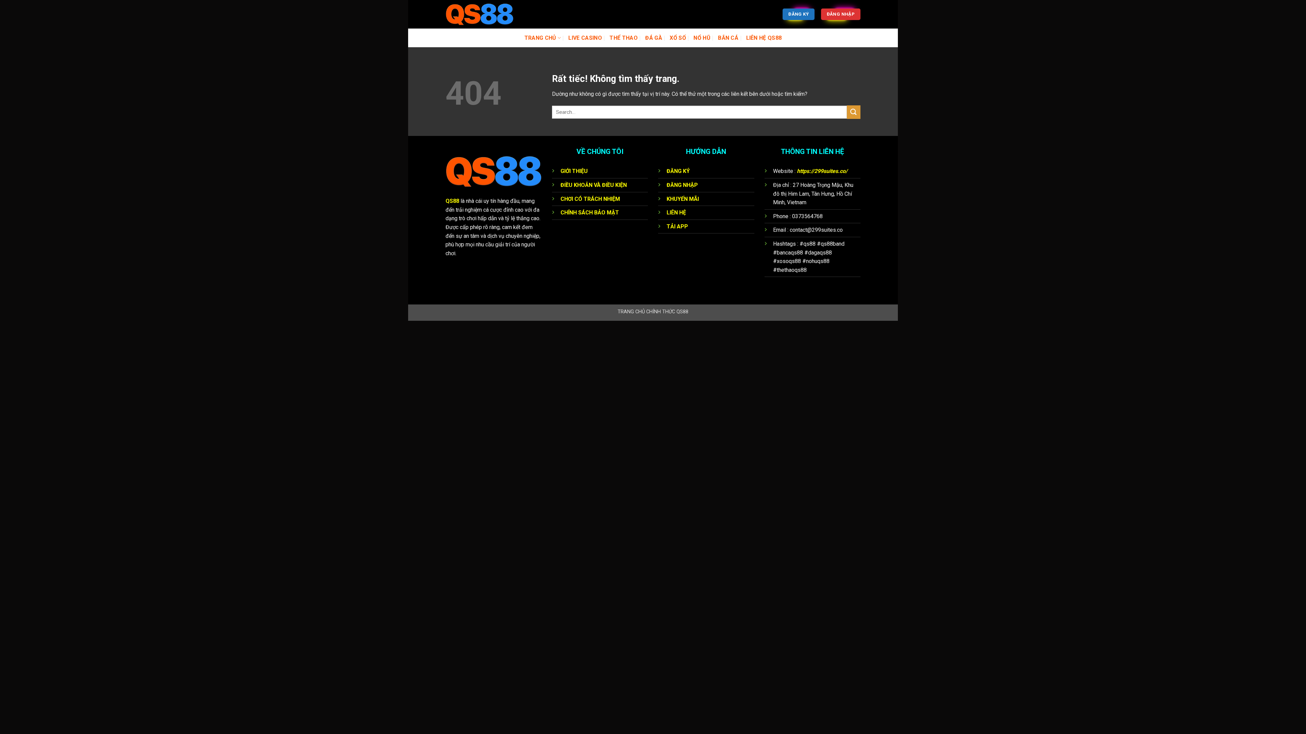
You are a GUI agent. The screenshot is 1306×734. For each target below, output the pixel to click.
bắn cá (728, 38)
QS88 (452, 201)
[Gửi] (853, 112)
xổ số (678, 38)
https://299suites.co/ (822, 171)
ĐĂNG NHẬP (682, 185)
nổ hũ (701, 38)
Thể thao (623, 38)
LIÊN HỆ (676, 212)
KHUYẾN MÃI (683, 199)
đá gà (653, 38)
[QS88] (480, 14)
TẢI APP (677, 226)
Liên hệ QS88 (764, 38)
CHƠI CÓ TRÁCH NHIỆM (590, 199)
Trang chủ (540, 38)
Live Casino (585, 38)
